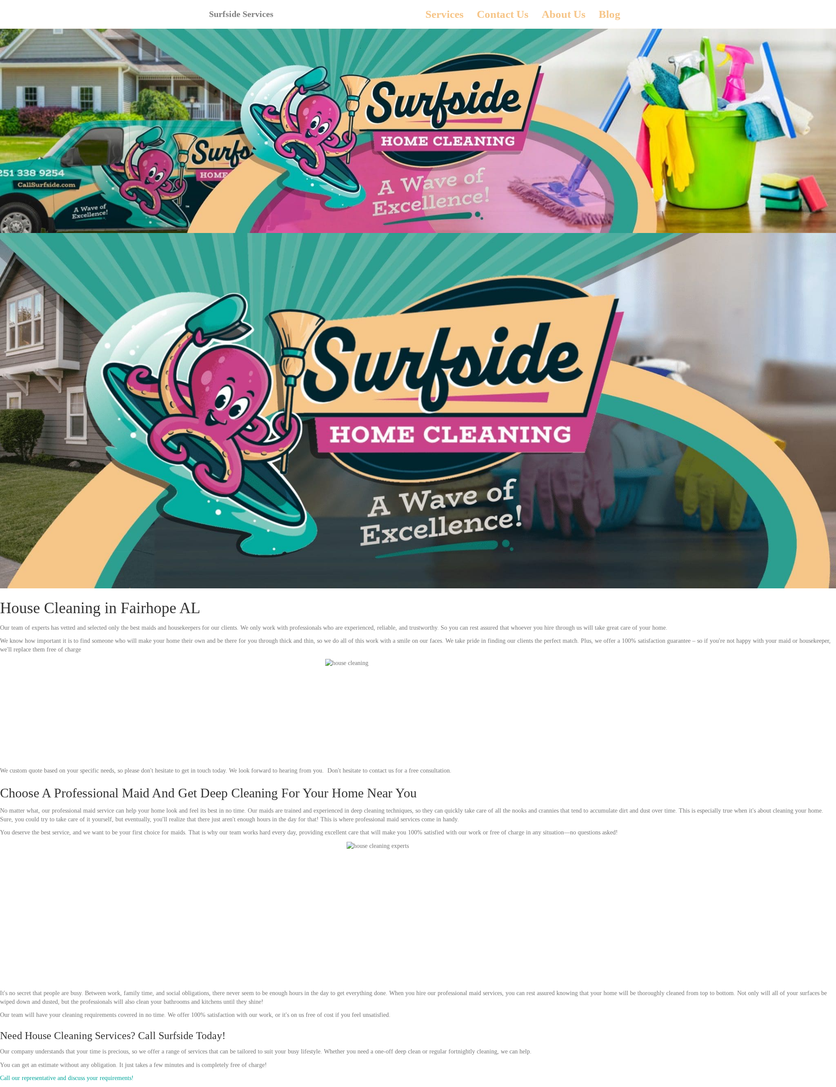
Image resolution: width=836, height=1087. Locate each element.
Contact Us (503, 14)
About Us (564, 14)
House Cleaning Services (78, 1035)
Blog (609, 14)
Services (444, 14)
